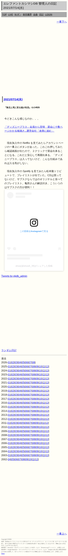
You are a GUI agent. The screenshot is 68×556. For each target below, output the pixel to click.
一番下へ (62, 21)
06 (26, 362)
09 (37, 366)
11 (44, 366)
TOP (4, 14)
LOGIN (48, 14)
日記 (41, 14)
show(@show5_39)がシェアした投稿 (34, 266)
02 (12, 362)
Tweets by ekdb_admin (14, 276)
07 (30, 362)
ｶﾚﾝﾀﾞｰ (18, 14)
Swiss (3, 553)
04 (19, 362)
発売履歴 (27, 14)
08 (33, 362)
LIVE (10, 14)
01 (9, 362)
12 (47, 366)
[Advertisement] (34, 60)
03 (16, 362)
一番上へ (62, 533)
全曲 (35, 14)
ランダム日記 (8, 350)
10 (40, 366)
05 (23, 362)
